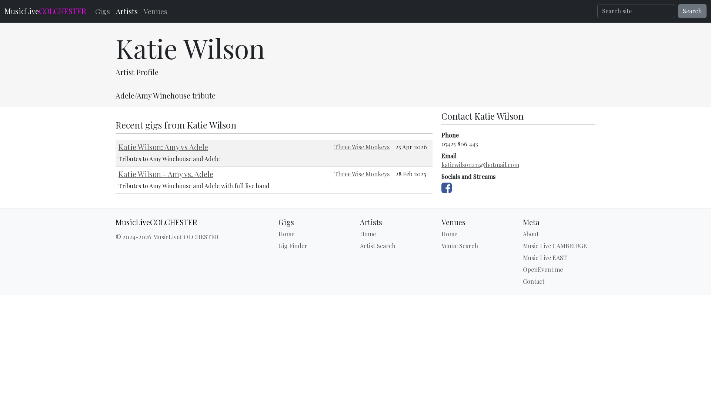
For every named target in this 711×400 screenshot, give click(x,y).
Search (692, 11)
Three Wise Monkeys (362, 147)
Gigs (102, 11)
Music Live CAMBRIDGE (555, 246)
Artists (127, 11)
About (531, 234)
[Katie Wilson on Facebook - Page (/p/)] (446, 186)
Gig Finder (292, 246)
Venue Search (459, 246)
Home (286, 234)
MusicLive (45, 11)
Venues (155, 11)
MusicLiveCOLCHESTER (156, 222)
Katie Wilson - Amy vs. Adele (165, 174)
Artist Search (377, 246)
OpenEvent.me (543, 269)
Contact (533, 281)
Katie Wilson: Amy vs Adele (163, 147)
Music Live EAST (545, 257)
